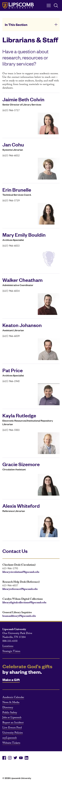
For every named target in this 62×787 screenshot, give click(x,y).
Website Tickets (11, 743)
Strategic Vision (11, 652)
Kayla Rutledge (19, 415)
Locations (7, 646)
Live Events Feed (12, 728)
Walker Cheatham (22, 279)
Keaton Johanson (22, 325)
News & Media (10, 703)
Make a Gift (11, 679)
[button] (31, 24)
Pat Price (12, 370)
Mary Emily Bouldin (24, 234)
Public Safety (9, 713)
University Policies (12, 733)
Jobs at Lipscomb (11, 718)
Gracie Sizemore (21, 464)
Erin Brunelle (16, 189)
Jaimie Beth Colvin (23, 99)
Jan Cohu (13, 144)
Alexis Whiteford (21, 505)
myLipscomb (9, 738)
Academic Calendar (13, 698)
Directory (7, 708)
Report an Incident (13, 723)
